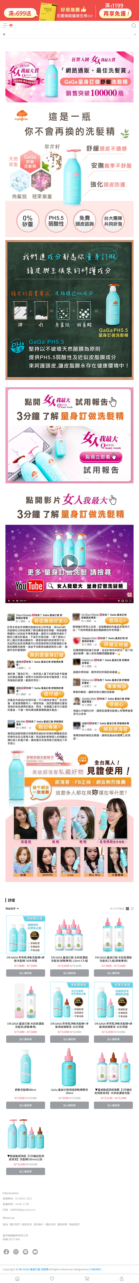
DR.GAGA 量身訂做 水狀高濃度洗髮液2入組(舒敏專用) (113, 959)
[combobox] (11, 908)
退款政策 (27, 1224)
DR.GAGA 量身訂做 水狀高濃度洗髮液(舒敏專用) (25, 1025)
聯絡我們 (74, 1224)
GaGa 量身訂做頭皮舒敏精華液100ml (69, 1091)
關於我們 (15, 1224)
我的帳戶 (38, 1224)
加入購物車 (25, 973)
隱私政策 (50, 1224)
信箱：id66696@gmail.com (19, 1209)
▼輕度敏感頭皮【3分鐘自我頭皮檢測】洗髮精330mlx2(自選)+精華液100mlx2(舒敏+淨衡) (25, 1157)
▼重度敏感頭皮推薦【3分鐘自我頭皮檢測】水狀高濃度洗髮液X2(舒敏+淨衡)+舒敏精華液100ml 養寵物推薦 (113, 1091)
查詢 (5, 1224)
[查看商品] (20, 935)
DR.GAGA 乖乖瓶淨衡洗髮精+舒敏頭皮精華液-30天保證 (113, 1025)
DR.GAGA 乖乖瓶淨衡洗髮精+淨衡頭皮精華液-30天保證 (69, 1025)
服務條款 (62, 1224)
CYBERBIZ (95, 1269)
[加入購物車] (31, 935)
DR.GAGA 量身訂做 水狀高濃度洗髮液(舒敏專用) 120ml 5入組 (69, 959)
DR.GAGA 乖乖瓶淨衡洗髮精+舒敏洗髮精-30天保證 (26, 959)
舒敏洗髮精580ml (25, 1089)
